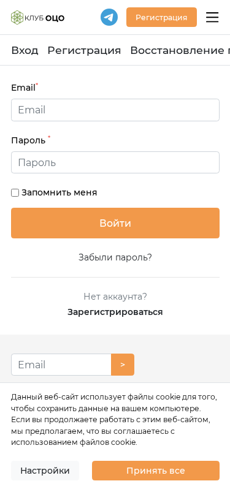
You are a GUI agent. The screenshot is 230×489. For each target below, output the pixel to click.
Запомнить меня (59, 192)
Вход (25, 50)
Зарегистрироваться (115, 311)
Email (24, 87)
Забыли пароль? (115, 257)
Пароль (30, 140)
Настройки (45, 470)
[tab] (115, 162)
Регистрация (84, 50)
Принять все (155, 470)
